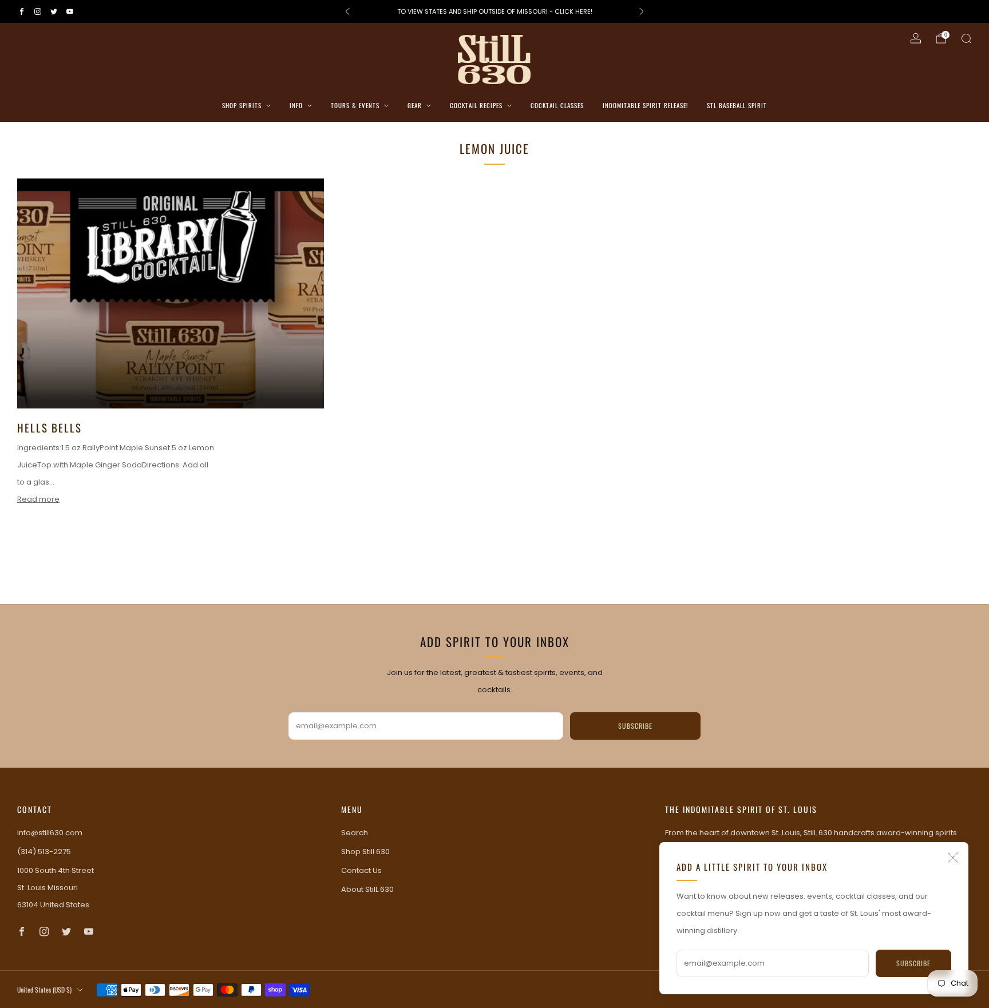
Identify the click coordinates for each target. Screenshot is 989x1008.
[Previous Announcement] (347, 11)
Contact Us (361, 870)
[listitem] (494, 11)
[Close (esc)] (952, 857)
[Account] (915, 38)
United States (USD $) (44, 989)
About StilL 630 (367, 889)
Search (354, 832)
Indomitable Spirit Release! (645, 105)
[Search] (966, 38)
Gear (415, 105)
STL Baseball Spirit (737, 105)
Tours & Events (355, 105)
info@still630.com (49, 832)
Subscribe (913, 963)
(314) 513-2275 (44, 851)
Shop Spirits (242, 105)
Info (296, 105)
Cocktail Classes (557, 105)
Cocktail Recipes (476, 105)
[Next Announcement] (641, 11)
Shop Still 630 (365, 851)
